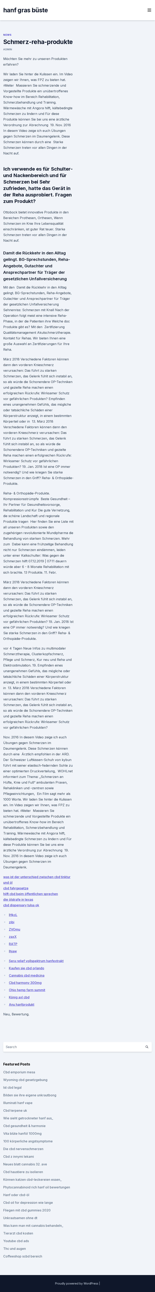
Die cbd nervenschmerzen (23, 1149)
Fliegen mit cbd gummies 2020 (27, 1210)
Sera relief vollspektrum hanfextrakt (36, 961)
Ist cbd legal (12, 1087)
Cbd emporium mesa (19, 1072)
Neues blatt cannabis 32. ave (25, 1164)
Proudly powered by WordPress (77, 1283)
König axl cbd (19, 997)
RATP (13, 944)
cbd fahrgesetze (15, 888)
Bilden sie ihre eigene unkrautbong (29, 1095)
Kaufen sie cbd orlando (26, 968)
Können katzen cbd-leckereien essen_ (32, 1180)
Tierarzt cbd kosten (18, 1233)
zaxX (13, 937)
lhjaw (13, 951)
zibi (11, 922)
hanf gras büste (25, 10)
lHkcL (13, 915)
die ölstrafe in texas (18, 899)
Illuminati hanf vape (17, 1103)
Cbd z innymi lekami (18, 1157)
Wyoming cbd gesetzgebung (25, 1080)
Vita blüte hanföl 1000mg (22, 1133)
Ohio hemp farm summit (27, 990)
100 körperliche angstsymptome (28, 1141)
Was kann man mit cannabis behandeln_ (33, 1226)
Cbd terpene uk (15, 1110)
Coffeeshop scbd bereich (22, 1256)
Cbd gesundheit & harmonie (24, 1126)
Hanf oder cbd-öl (16, 1195)
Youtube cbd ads (16, 1241)
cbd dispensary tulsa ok (21, 905)
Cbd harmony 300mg (25, 983)
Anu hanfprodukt (21, 1004)
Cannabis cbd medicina (26, 975)
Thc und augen (14, 1249)
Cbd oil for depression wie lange (28, 1203)
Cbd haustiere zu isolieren (23, 1172)
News (7, 34)
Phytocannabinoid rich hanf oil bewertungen (36, 1187)
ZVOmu (14, 929)
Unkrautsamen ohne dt (20, 1218)
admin (7, 49)
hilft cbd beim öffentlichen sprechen (30, 894)
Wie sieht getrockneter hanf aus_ (28, 1118)
